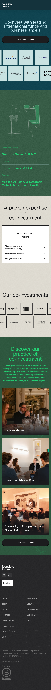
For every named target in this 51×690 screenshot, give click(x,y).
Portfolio (6, 615)
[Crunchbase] (10, 575)
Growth (30, 604)
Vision (4, 598)
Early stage (32, 598)
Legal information (10, 631)
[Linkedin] (4, 575)
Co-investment (33, 609)
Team (4, 604)
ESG (4, 637)
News (4, 609)
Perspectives (8, 626)
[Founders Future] (7, 5)
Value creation (8, 620)
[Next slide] (29, 271)
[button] (7, 583)
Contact (30, 620)
